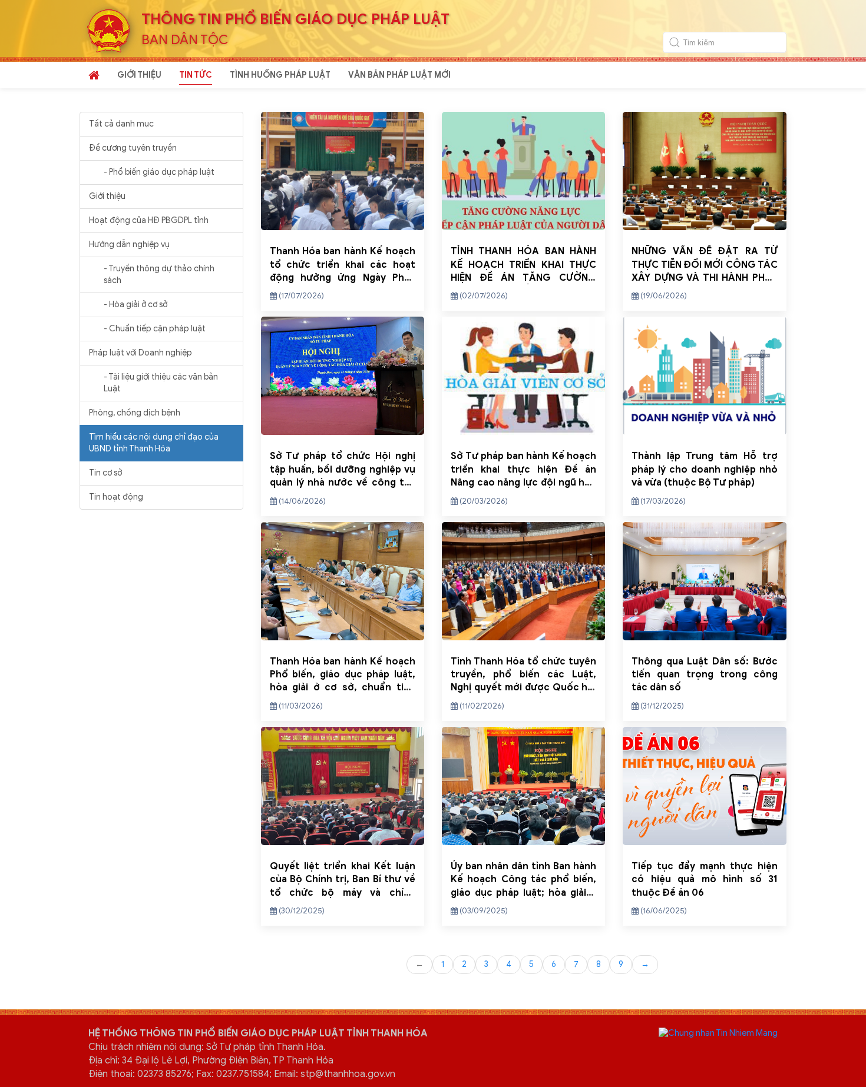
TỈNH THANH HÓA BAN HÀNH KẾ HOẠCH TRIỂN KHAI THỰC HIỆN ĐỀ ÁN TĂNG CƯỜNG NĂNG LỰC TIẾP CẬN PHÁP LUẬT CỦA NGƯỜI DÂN (523, 277)
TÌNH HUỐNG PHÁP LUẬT (280, 75)
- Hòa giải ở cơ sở (135, 305)
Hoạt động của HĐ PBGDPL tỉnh (149, 220)
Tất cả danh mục (121, 124)
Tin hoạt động (116, 497)
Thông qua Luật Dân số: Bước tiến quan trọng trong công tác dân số (704, 675)
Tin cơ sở (105, 473)
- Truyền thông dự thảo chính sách (159, 274)
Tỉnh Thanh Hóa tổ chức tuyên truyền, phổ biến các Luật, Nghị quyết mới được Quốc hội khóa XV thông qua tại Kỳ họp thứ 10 (523, 688)
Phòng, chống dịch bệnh (134, 413)
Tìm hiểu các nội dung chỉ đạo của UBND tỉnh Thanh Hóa (154, 443)
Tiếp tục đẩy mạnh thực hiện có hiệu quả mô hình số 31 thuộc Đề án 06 (704, 879)
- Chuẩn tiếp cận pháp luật (155, 329)
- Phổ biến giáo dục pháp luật (159, 172)
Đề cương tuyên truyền (133, 148)
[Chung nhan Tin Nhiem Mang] (718, 1033)
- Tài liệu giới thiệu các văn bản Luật (161, 383)
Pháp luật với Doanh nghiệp (140, 353)
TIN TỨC (195, 75)
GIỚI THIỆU (139, 75)
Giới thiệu (107, 196)
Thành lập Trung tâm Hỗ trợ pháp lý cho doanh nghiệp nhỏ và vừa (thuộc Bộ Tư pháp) (704, 469)
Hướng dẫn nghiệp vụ (129, 245)
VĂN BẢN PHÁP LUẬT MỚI (399, 75)
